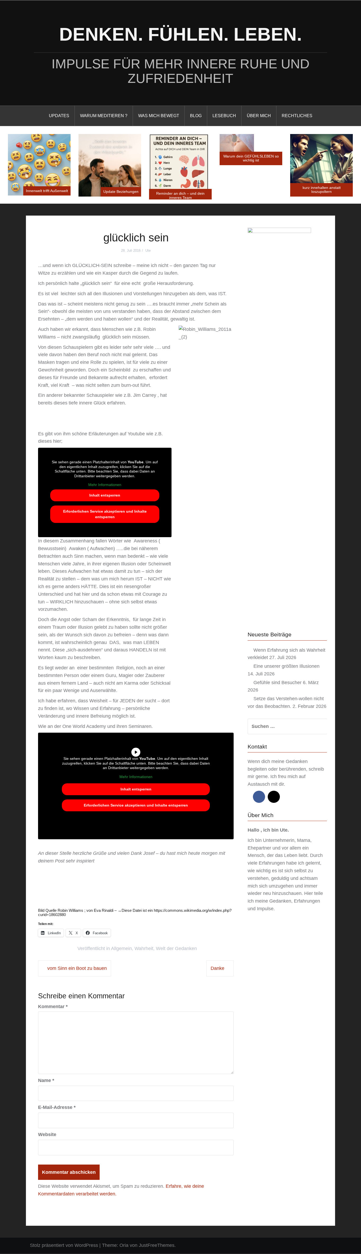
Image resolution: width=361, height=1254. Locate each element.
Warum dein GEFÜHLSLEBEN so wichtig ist (180, 158)
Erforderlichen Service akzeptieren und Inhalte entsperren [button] (105, 515)
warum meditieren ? (103, 115)
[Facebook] (259, 798)
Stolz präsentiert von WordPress (64, 1246)
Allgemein (121, 949)
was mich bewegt (158, 115)
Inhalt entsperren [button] (104, 496)
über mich (259, 115)
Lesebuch (224, 115)
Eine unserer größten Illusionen (286, 667)
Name (46, 1081)
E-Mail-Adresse (57, 1108)
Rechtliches (297, 115)
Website (47, 1135)
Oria (123, 1246)
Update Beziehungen (50, 191)
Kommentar (53, 1007)
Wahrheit (144, 949)
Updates (59, 115)
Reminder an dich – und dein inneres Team (110, 195)
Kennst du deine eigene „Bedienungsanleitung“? (321, 169)
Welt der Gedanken (176, 949)
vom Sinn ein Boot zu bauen (77, 969)
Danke (217, 969)
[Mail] (274, 798)
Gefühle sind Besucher (277, 683)
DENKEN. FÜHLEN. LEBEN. (180, 34)
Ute (148, 251)
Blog (196, 115)
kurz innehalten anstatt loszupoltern (251, 189)
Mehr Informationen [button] (104, 486)
